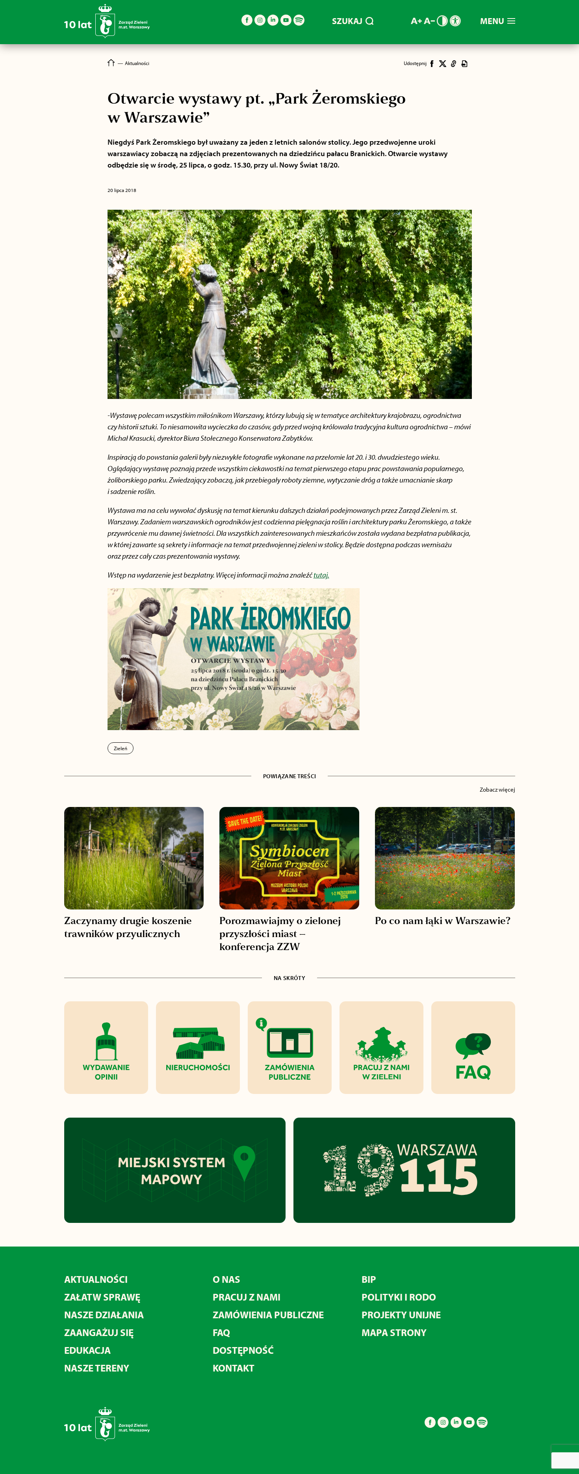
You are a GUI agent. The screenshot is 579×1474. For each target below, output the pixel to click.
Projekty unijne (401, 1314)
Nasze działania (104, 1314)
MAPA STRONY (394, 1332)
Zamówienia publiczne (268, 1314)
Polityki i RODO (399, 1297)
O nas (226, 1279)
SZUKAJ (347, 20)
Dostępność (243, 1350)
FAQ (221, 1332)
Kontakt (233, 1368)
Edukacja (87, 1350)
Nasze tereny (96, 1368)
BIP (369, 1279)
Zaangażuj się (99, 1332)
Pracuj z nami (246, 1297)
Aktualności (96, 1279)
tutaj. (321, 575)
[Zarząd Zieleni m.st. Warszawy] (107, 36)
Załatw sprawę (102, 1297)
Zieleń (120, 748)
